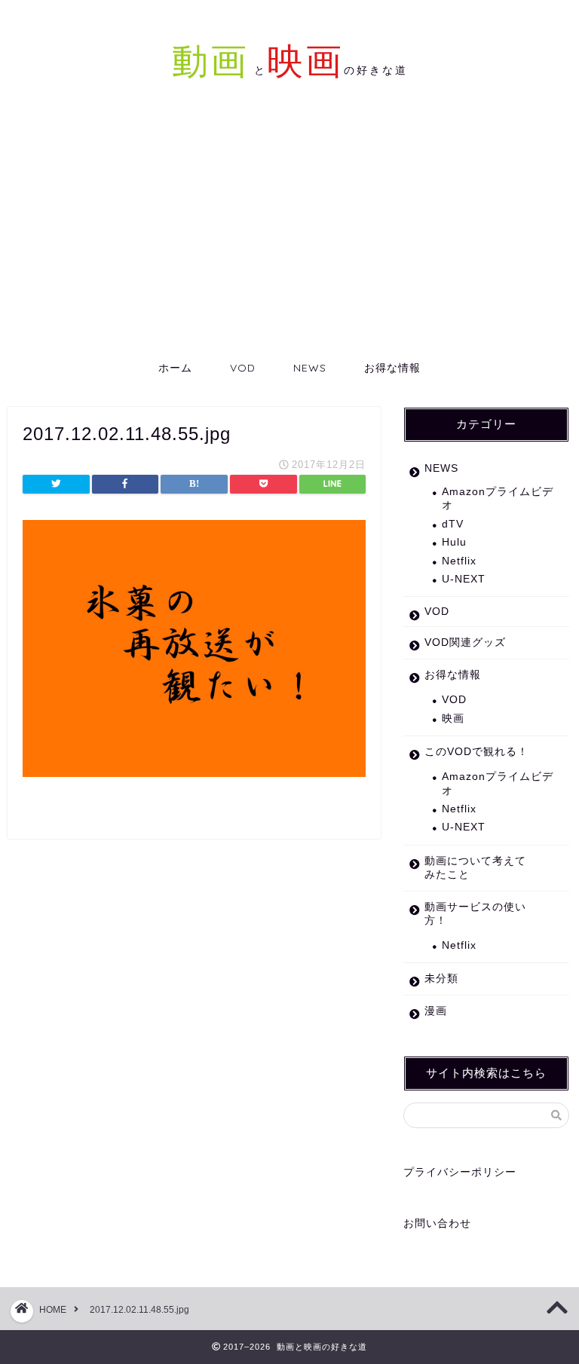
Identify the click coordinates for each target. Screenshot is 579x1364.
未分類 (441, 978)
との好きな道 (328, 69)
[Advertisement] (289, 236)
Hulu (454, 542)
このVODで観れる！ (476, 751)
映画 (453, 718)
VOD (243, 368)
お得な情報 (392, 368)
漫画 (435, 1011)
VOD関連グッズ (465, 642)
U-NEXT (464, 579)
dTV (453, 524)
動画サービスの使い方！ (475, 913)
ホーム (175, 368)
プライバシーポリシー (459, 1172)
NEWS (309, 368)
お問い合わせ (437, 1223)
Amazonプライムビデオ (497, 498)
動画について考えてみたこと (475, 867)
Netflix (459, 561)
